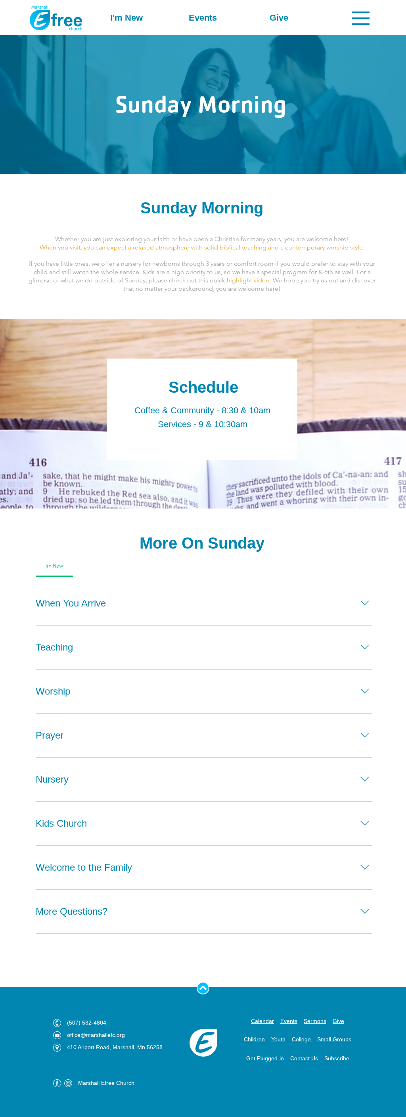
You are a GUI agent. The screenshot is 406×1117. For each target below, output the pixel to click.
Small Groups (334, 1039)
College (302, 1039)
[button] (361, 18)
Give (338, 1021)
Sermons (315, 1021)
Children (254, 1039)
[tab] (54, 566)
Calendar (262, 1021)
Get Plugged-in (265, 1058)
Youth (278, 1039)
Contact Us (304, 1058)
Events (288, 1021)
